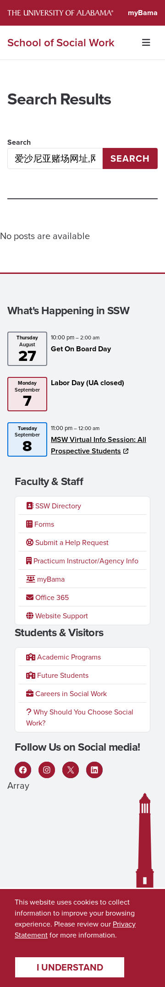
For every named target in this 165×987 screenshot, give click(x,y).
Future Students (61, 675)
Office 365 (51, 597)
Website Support (60, 616)
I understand (70, 967)
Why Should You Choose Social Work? (79, 717)
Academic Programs (68, 657)
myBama (143, 12)
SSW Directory (57, 506)
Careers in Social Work (70, 693)
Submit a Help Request (71, 542)
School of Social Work (61, 42)
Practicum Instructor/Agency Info (85, 561)
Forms (43, 524)
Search (19, 142)
